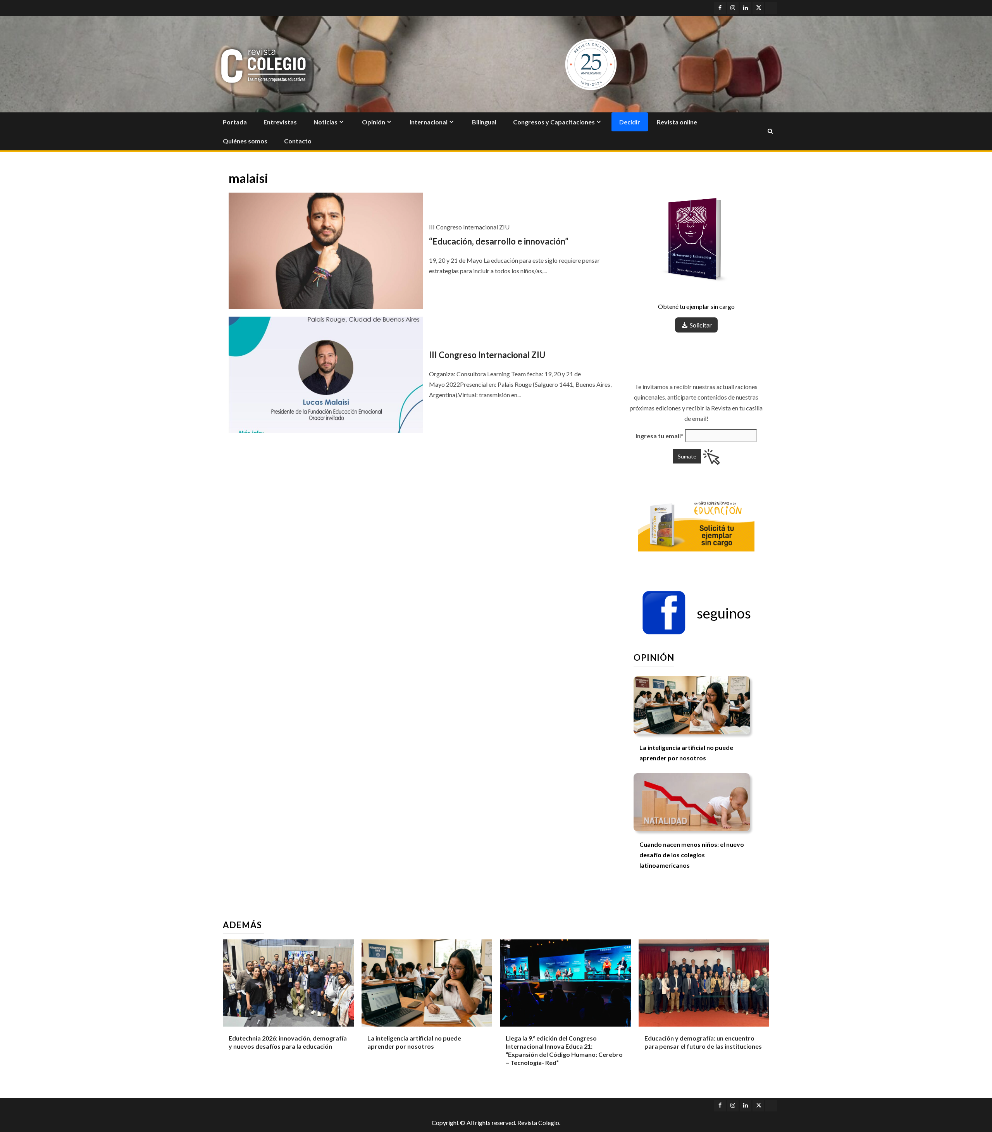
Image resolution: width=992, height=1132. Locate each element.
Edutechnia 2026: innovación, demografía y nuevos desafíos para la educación (288, 1042)
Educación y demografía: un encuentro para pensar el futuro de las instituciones (703, 1042)
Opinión (373, 122)
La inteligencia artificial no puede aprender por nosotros (414, 1042)
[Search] (770, 131)
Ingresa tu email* (660, 435)
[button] (696, 613)
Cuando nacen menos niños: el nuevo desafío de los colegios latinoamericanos (691, 855)
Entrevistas (280, 122)
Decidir (629, 122)
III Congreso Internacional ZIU (487, 355)
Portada (235, 122)
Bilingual (484, 122)
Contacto (298, 141)
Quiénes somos (245, 141)
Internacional (429, 122)
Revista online (677, 122)
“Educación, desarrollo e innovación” (498, 241)
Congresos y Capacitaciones (554, 122)
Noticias (325, 122)
